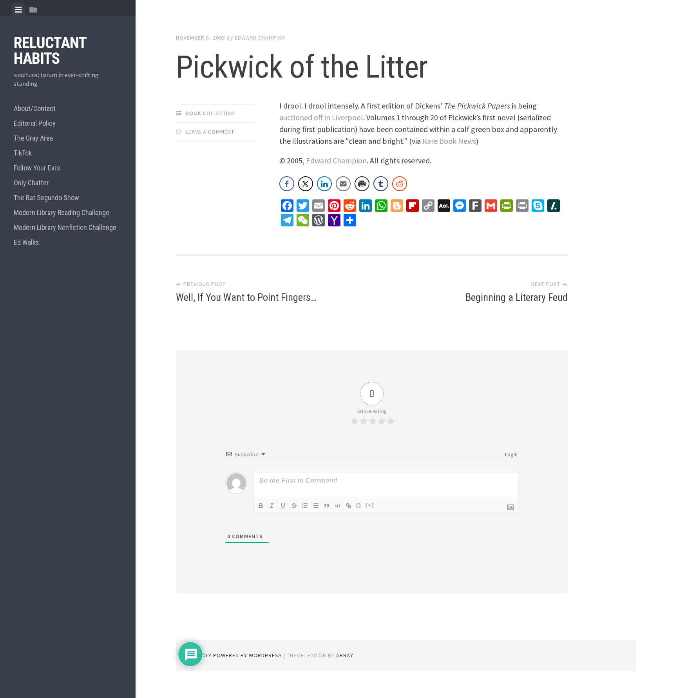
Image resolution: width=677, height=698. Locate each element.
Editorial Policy (35, 123)
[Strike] (293, 505)
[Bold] (260, 505)
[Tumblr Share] (380, 183)
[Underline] (282, 505)
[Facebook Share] (286, 183)
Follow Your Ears (37, 168)
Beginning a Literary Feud (516, 297)
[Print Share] (362, 183)
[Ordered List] (304, 505)
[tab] (18, 9)
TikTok (23, 153)
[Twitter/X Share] (305, 183)
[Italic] (271, 505)
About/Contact (35, 108)
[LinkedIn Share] (324, 183)
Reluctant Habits (50, 51)
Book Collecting (210, 113)
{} (359, 505)
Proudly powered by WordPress (235, 655)
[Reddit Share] (399, 183)
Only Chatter (31, 183)
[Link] (348, 505)
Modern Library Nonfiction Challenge (65, 227)
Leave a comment (210, 131)
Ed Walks (26, 242)
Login (511, 454)
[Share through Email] (343, 183)
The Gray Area (33, 138)
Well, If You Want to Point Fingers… (246, 297)
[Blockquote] (326, 505)
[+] (370, 505)
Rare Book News (449, 141)
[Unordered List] (315, 505)
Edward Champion (260, 37)
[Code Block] (337, 505)
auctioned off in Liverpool (321, 117)
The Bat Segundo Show (46, 197)
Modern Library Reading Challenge (61, 212)
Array (344, 655)
